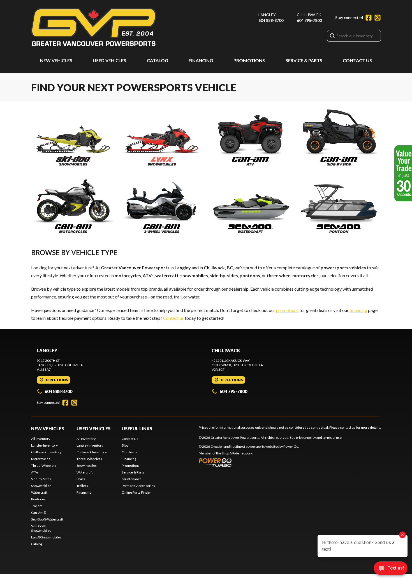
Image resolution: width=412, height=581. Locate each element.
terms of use (332, 437)
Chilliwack (309, 14)
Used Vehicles (109, 60)
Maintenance (132, 479)
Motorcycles (40, 459)
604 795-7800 (309, 20)
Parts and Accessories (138, 486)
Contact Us (357, 60)
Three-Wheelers (44, 465)
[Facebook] (368, 17)
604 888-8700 (270, 20)
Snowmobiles (41, 486)
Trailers (37, 506)
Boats (81, 479)
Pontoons (38, 499)
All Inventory (40, 439)
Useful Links (137, 428)
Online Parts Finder (136, 492)
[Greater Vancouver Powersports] (93, 27)
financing (358, 310)
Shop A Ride (230, 453)
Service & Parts (304, 60)
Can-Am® (38, 512)
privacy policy (306, 437)
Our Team (129, 452)
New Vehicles (56, 60)
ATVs (35, 472)
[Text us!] (390, 568)
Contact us (173, 318)
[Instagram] (377, 17)
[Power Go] (249, 462)
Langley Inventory (44, 445)
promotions (287, 310)
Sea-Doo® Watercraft (47, 519)
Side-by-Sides (41, 479)
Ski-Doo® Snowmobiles (41, 528)
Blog (125, 445)
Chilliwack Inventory (46, 452)
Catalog (157, 60)
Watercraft (39, 492)
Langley (267, 14)
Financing (201, 60)
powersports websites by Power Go (272, 446)
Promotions (249, 60)
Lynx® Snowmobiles (46, 537)
